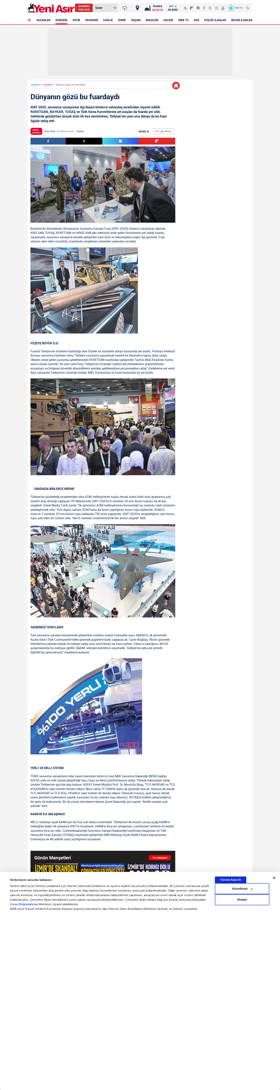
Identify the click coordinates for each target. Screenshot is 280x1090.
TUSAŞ (49, 233)
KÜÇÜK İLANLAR (215, 20)
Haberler (35, 84)
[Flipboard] (191, 7)
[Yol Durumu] (137, 8)
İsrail (118, 372)
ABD (91, 372)
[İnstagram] (216, 6)
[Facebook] (204, 6)
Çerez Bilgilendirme (24, 904)
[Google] (163, 131)
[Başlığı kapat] (274, 877)
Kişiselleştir (240, 888)
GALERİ (168, 20)
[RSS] (185, 6)
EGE (196, 20)
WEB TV (183, 20)
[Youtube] (223, 6)
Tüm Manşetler (159, 857)
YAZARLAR (43, 20)
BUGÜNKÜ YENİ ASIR (84, 8)
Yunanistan (102, 372)
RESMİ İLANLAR (241, 20)
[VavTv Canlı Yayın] (235, 8)
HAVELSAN (83, 233)
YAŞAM (136, 20)
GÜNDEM (61, 20)
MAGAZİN (152, 20)
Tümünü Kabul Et (230, 879)
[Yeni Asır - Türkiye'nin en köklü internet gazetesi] (51, 8)
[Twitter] (210, 6)
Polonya (157, 351)
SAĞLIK (108, 20)
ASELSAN (37, 233)
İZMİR (122, 20)
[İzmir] (125, 8)
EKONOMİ (91, 20)
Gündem (47, 84)
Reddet (242, 899)
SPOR (76, 20)
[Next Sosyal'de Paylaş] (198, 6)
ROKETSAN (63, 233)
